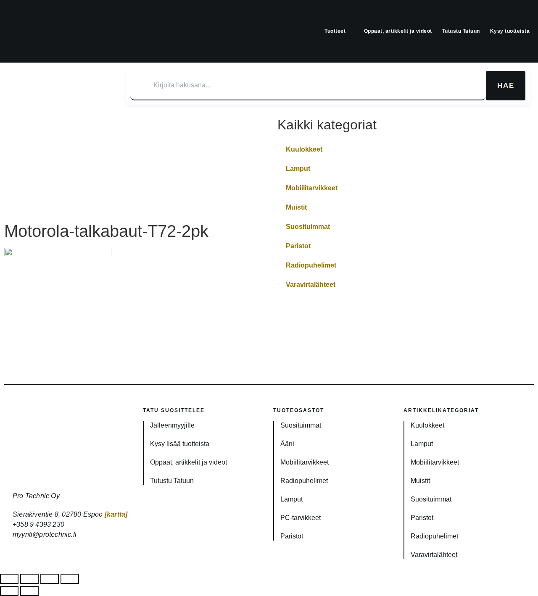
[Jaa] (49, 579)
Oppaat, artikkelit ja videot (398, 31)
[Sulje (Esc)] (70, 579)
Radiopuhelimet (311, 265)
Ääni (287, 443)
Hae (505, 85)
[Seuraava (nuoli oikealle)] (29, 591)
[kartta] (116, 514)
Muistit (296, 207)
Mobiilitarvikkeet (312, 188)
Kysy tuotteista (510, 31)
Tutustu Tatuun (461, 31)
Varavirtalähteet (310, 284)
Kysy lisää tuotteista (179, 443)
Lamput (298, 168)
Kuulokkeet (304, 149)
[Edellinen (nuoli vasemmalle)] (9, 591)
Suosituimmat (308, 226)
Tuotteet (334, 31)
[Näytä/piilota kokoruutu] (29, 579)
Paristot (298, 245)
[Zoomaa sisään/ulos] (9, 579)
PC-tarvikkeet (300, 517)
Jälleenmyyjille (172, 425)
